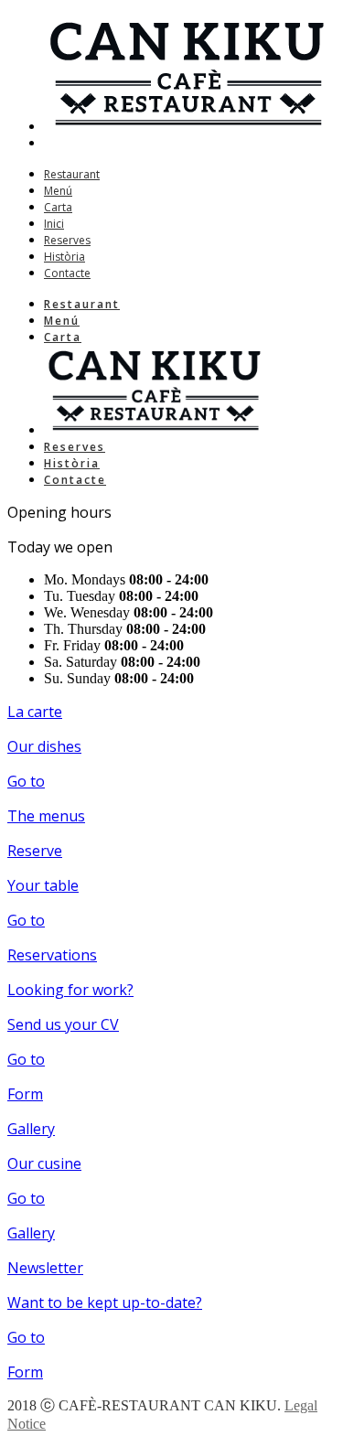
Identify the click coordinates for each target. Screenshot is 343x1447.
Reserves (67, 240)
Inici (54, 223)
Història (64, 256)
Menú (58, 190)
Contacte (67, 273)
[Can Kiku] (185, 126)
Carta (58, 207)
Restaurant (72, 174)
